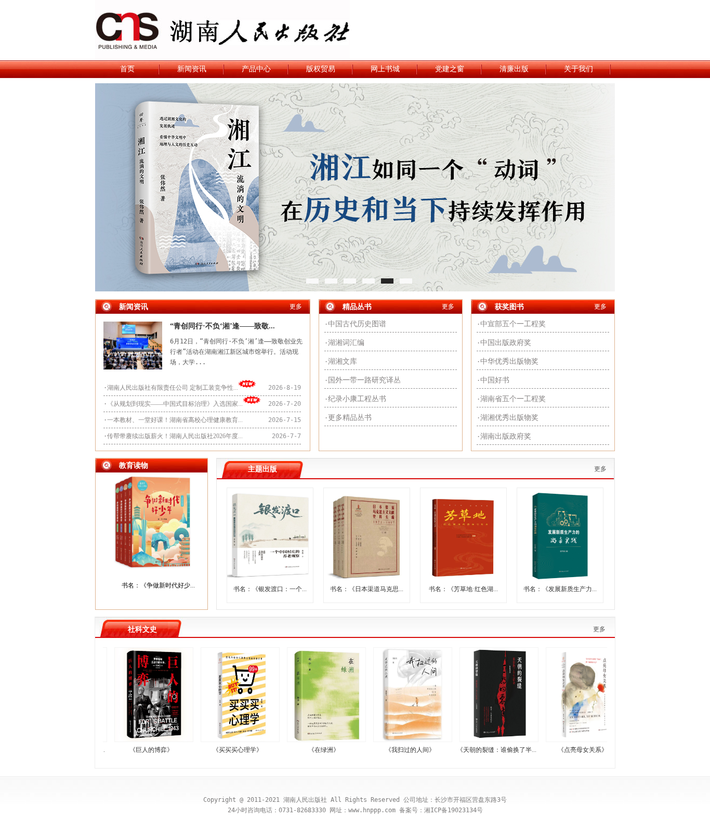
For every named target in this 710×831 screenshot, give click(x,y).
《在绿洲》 (305, 749)
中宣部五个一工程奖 (513, 324)
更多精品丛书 (350, 417)
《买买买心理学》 (219, 749)
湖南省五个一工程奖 (513, 399)
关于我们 (578, 69)
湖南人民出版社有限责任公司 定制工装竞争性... (172, 387)
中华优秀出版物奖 (509, 361)
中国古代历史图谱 (357, 324)
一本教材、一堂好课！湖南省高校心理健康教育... (175, 420)
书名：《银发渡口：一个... (270, 589)
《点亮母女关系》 (564, 749)
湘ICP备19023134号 (453, 810)
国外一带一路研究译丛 (364, 380)
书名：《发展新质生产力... (560, 589)
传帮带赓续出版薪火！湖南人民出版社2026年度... (175, 436)
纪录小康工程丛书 (357, 399)
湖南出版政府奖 (505, 436)
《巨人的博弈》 (132, 749)
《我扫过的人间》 (391, 749)
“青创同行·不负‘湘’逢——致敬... (222, 326)
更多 (296, 306)
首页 (127, 69)
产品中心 (256, 69)
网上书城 (385, 69)
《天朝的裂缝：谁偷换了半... (478, 749)
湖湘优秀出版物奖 (509, 417)
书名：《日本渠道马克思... (366, 589)
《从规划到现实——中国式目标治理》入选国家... (175, 403)
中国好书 (494, 380)
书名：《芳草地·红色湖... (463, 589)
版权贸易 (320, 69)
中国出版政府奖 (505, 343)
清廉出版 (514, 69)
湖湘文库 (342, 361)
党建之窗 (449, 69)
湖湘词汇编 (346, 343)
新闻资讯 (191, 69)
